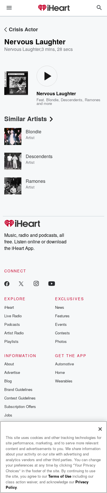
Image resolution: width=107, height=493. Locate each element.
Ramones (92, 99)
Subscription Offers (20, 406)
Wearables (63, 381)
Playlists (11, 341)
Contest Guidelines (20, 398)
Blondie (52, 99)
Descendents (71, 99)
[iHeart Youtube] (51, 283)
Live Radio (13, 315)
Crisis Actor (23, 29)
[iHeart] (54, 8)
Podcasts (12, 324)
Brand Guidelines (18, 389)
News (59, 307)
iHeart (9, 307)
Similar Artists (25, 118)
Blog (8, 381)
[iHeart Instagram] (36, 283)
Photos (61, 341)
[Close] (100, 429)
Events (61, 324)
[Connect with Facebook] (6, 283)
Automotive (64, 363)
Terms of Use (59, 476)
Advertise (12, 372)
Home (60, 372)
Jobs (8, 415)
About (9, 363)
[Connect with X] (21, 283)
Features (62, 315)
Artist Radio (14, 332)
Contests (62, 332)
